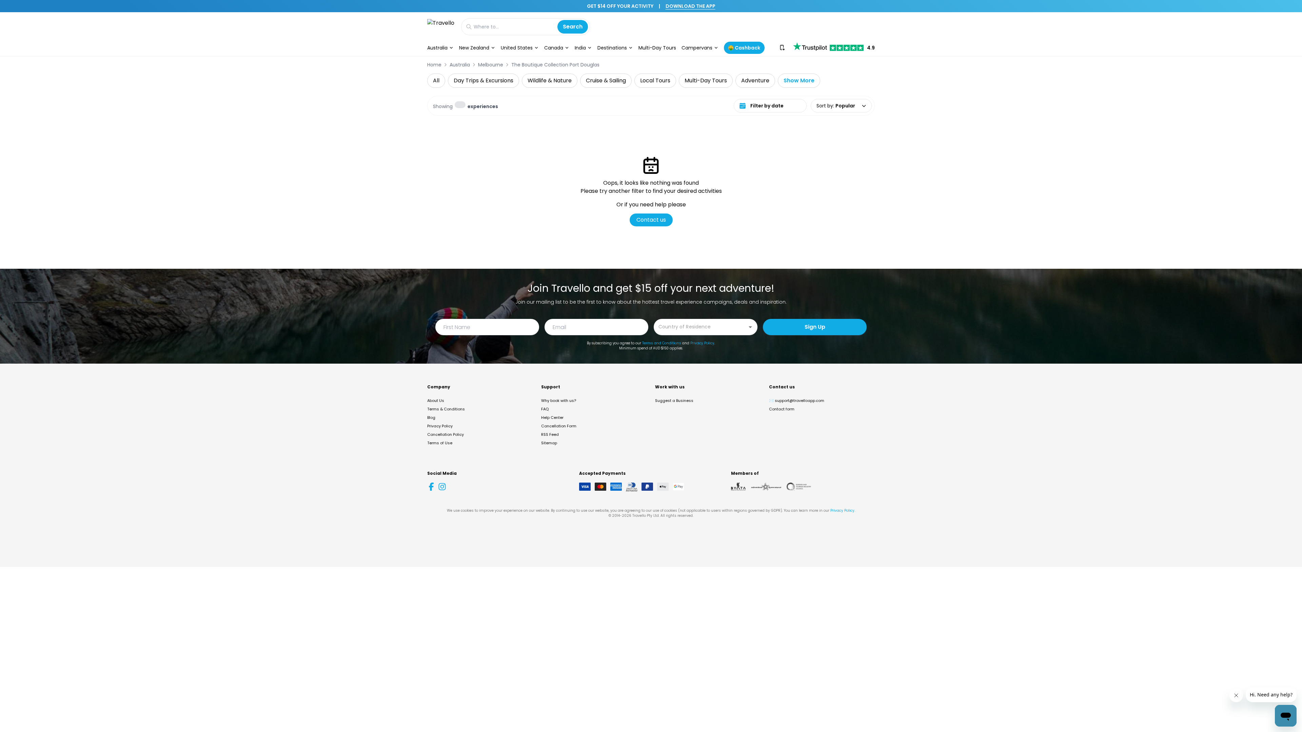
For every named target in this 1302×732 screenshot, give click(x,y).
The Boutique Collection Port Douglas (555, 64)
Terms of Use (439, 443)
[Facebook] (431, 487)
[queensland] (799, 487)
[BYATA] (738, 487)
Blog (431, 417)
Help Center (552, 417)
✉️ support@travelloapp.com (796, 400)
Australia (437, 47)
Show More (799, 80)
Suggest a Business (674, 400)
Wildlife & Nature (550, 80)
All (436, 80)
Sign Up (815, 327)
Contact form (781, 409)
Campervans (697, 47)
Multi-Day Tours (657, 47)
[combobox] (700, 326)
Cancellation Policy (445, 434)
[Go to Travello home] (440, 26)
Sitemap (549, 443)
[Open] (750, 327)
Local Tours (655, 80)
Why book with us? (558, 400)
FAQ (545, 409)
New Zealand (474, 47)
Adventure (755, 80)
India (580, 47)
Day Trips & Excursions (483, 80)
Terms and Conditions (661, 343)
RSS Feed (550, 434)
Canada (553, 47)
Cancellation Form (558, 426)
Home (434, 64)
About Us (435, 400)
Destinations (612, 47)
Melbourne (490, 64)
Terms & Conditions (446, 409)
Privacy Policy (702, 343)
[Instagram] (442, 487)
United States (517, 47)
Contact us (651, 220)
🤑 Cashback (744, 47)
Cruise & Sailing (606, 80)
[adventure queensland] (766, 487)
